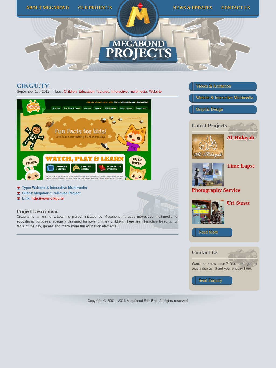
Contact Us (235, 7)
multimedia (138, 91)
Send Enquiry (210, 280)
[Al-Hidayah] (209, 146)
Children (70, 91)
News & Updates (192, 7)
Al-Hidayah (240, 137)
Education (86, 91)
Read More (208, 232)
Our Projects (95, 7)
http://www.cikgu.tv (48, 198)
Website (155, 91)
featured (102, 91)
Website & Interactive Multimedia (224, 97)
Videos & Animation (213, 86)
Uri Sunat (238, 203)
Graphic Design (209, 109)
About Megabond (47, 7)
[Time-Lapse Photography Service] (209, 175)
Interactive (119, 91)
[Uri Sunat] (209, 212)
